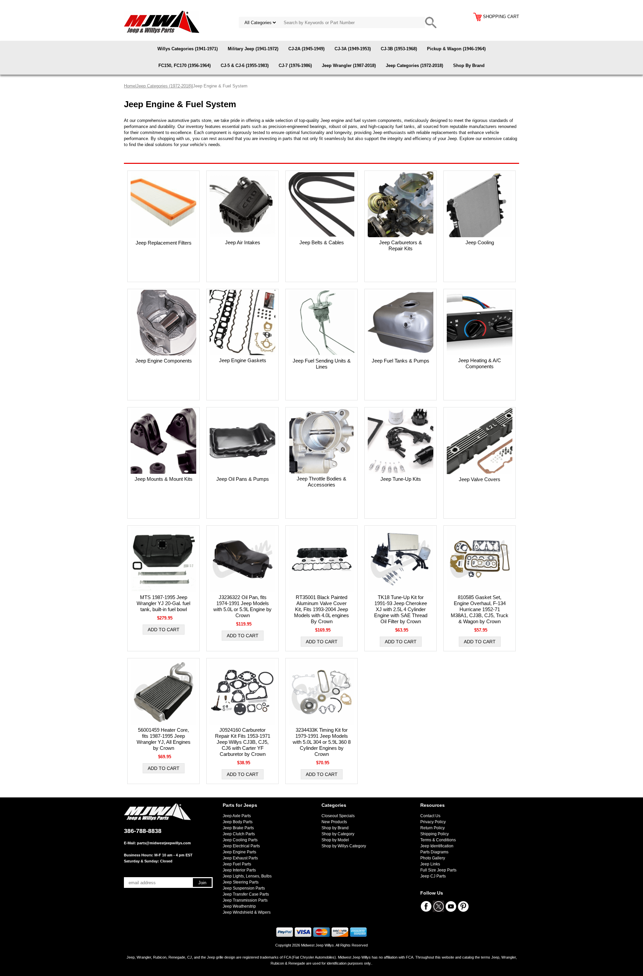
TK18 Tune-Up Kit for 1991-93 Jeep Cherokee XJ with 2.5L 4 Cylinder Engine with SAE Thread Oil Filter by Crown (400, 609)
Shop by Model (335, 840)
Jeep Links (430, 864)
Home (129, 85)
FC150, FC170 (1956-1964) (184, 65)
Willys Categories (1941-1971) (187, 48)
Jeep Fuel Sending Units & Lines (322, 364)
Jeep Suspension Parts (244, 888)
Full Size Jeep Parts (438, 870)
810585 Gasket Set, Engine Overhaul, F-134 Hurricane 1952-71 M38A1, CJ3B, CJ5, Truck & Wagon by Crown (479, 609)
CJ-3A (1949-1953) (353, 48)
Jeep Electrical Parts (241, 846)
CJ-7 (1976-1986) (295, 65)
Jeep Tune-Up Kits (400, 479)
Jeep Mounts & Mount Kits (164, 479)
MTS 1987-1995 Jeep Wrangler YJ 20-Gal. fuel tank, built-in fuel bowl (163, 603)
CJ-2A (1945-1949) (306, 48)
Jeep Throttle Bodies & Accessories (321, 481)
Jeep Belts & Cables (321, 242)
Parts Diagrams (434, 852)
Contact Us (430, 816)
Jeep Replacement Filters (164, 243)
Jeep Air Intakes (242, 242)
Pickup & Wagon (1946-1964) (456, 48)
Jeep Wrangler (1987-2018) (349, 65)
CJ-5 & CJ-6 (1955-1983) (245, 65)
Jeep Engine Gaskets (242, 360)
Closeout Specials (338, 816)
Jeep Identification (436, 846)
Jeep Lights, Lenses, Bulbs (247, 876)
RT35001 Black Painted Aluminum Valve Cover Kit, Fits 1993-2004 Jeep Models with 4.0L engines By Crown (321, 609)
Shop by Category (338, 834)
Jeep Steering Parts (241, 882)
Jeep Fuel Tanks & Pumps (400, 361)
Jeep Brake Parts (238, 828)
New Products (334, 822)
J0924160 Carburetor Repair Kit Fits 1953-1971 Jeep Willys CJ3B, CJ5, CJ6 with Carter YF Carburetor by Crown (242, 742)
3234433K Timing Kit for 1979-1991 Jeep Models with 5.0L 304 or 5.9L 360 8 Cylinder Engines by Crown (322, 742)
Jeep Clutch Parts (239, 834)
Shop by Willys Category (344, 846)
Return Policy (432, 828)
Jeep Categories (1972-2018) (414, 65)
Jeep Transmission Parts (245, 900)
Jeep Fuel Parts (237, 864)
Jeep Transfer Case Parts (246, 894)
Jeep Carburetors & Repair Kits (400, 245)
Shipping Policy (434, 834)
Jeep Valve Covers (479, 479)
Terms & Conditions (438, 840)
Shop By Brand (469, 65)
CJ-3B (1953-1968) (399, 48)
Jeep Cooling (480, 242)
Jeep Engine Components (163, 361)
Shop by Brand (335, 828)
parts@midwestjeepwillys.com (164, 843)
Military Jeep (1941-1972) (253, 48)
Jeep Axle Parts (237, 816)
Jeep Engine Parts (239, 852)
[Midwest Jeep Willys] (161, 21)
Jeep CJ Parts (433, 876)
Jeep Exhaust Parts (240, 858)
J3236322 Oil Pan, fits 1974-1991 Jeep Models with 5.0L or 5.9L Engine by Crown (242, 606)
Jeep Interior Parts (239, 870)
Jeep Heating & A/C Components (479, 363)
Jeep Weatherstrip (239, 906)
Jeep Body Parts (238, 822)
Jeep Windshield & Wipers (247, 912)
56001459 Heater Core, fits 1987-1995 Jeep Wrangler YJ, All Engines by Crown (164, 739)
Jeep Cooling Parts (240, 840)
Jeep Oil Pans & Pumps (242, 479)
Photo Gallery (432, 858)
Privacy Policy (433, 822)
